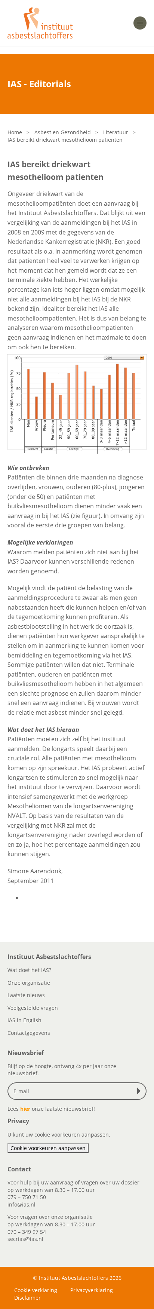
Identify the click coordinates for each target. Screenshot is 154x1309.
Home (14, 132)
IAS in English (24, 1020)
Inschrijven (140, 1091)
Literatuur (115, 132)
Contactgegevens (28, 1032)
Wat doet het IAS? (29, 970)
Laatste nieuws (26, 995)
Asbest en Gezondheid (62, 132)
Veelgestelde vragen (32, 1007)
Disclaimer (27, 1297)
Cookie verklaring (35, 1290)
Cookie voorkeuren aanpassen (48, 1148)
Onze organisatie (28, 982)
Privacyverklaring (91, 1290)
